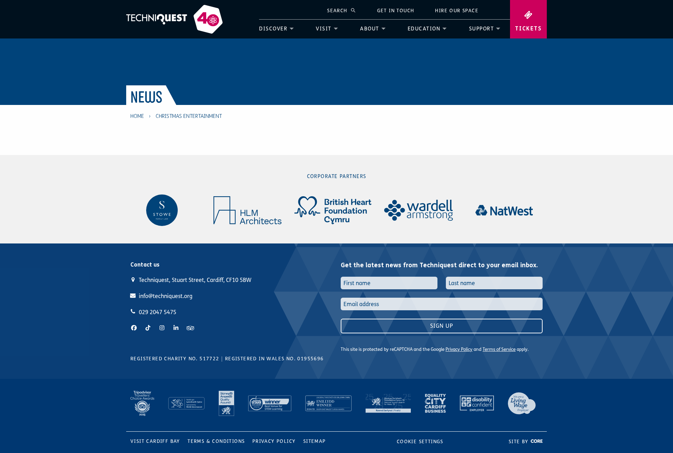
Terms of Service (499, 349)
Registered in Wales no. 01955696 (274, 359)
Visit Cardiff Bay (155, 441)
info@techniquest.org (165, 296)
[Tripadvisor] (190, 328)
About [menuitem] (369, 29)
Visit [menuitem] (324, 29)
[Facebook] (133, 328)
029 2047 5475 (157, 312)
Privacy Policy (459, 349)
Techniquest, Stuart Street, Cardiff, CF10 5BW (195, 280)
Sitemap (314, 441)
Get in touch (395, 11)
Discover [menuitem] (273, 29)
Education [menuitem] (424, 29)
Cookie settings (420, 442)
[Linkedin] (175, 328)
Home (137, 116)
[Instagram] (161, 328)
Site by (519, 442)
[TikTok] (147, 328)
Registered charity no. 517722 (174, 359)
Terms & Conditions (216, 441)
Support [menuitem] (481, 29)
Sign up (441, 326)
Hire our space (456, 11)
